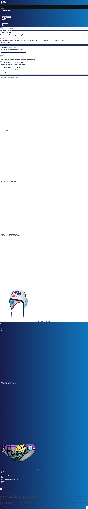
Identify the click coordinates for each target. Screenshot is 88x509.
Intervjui (4, 24)
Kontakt (2, 7)
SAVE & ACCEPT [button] (3, 508)
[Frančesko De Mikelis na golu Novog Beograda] (5, 32)
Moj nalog (3, 477)
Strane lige (4, 19)
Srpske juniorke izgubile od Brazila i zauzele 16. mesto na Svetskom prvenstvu (15, 53)
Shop (3, 25)
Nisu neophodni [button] (3, 504)
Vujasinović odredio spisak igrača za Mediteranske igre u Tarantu (13, 49)
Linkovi (2, 8)
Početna (3, 15)
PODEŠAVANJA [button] (3, 487)
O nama (3, 5)
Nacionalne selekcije (6, 16)
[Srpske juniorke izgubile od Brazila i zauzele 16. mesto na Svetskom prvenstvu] (13, 52)
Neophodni (3, 500)
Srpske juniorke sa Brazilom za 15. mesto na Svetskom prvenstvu (13, 64)
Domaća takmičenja (6, 17)
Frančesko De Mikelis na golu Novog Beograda (14, 35)
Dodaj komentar (3, 38)
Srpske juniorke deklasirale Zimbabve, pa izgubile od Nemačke (12, 69)
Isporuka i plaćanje (5, 475)
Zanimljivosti (5, 23)
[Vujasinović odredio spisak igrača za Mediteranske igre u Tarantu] (9, 47)
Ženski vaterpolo (5, 22)
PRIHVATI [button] (8, 487)
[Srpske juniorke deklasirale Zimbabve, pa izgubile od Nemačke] (10, 67)
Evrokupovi (4, 18)
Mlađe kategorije (5, 20)
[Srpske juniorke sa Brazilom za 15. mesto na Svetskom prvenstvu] (11, 62)
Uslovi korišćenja (4, 474)
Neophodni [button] (2, 498)
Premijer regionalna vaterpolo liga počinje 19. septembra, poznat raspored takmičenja (17, 59)
